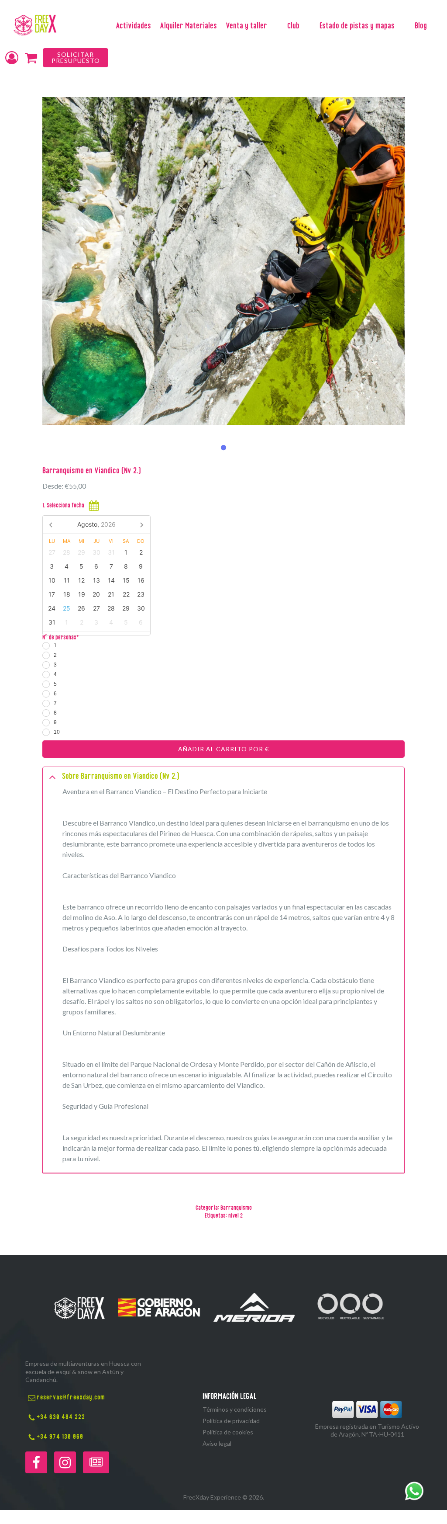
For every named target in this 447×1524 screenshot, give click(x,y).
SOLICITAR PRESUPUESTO (76, 57)
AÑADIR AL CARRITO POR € (223, 749)
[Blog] (96, 1462)
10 (57, 732)
